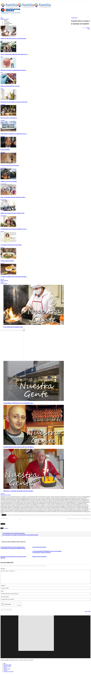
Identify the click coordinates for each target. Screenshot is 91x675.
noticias (6, 528)
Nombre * (3, 585)
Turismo (5, 670)
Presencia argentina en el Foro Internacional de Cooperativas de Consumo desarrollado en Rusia (13, 548)
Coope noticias (74, 17)
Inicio (4, 663)
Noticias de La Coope (8, 671)
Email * (2, 591)
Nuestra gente (6, 668)
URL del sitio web (5, 596)
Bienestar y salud (7, 664)
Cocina (5, 667)
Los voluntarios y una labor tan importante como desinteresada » (20, 535)
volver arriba (87, 611)
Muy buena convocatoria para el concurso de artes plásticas (13, 557)
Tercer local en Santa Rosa (39, 547)
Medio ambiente (7, 666)
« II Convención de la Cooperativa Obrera (13, 533)
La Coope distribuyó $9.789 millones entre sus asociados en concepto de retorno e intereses (46, 552)
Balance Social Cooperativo (39, 556)
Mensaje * (3, 568)
